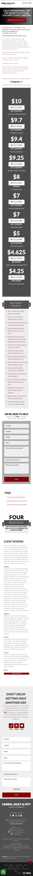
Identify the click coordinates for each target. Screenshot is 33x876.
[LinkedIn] (21, 815)
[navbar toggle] (30, 3)
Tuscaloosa (13, 73)
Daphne (4, 69)
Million (16, 107)
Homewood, (14, 846)
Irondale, (26, 846)
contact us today (19, 710)
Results (26, 865)
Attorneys (11, 865)
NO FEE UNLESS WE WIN (13, 714)
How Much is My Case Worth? (16, 497)
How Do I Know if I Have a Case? (17, 501)
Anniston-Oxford (11, 67)
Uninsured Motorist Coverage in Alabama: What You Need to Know (17, 382)
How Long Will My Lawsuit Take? (17, 504)
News (22, 867)
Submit (16, 479)
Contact (17, 867)
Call (11, 729)
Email (16, 729)
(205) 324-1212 (17, 827)
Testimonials (11, 867)
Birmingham (24, 67)
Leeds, (4, 848)
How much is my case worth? (16, 20)
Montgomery (6, 73)
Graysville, (27, 848)
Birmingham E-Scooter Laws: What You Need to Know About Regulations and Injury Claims (17, 339)
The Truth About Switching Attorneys (11, 869)
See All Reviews (16, 673)
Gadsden (9, 71)
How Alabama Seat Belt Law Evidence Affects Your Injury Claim (16, 331)
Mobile (22, 71)
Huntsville (16, 71)
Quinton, (14, 848)
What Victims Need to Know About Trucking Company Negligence (16, 390)
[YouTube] (13, 815)
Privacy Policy (25, 869)
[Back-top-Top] (29, 862)
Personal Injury (13, 63)
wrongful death (10, 708)
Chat (22, 729)
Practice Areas (19, 865)
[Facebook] (10, 815)
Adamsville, (7, 846)
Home (5, 865)
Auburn (18, 67)
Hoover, (21, 846)
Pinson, (9, 848)
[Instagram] (16, 815)
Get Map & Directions (16, 823)
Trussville (16, 850)
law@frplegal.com (17, 834)
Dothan (15, 69)
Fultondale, (20, 848)
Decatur (10, 69)
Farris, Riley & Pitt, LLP (13, 31)
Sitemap (16, 871)
